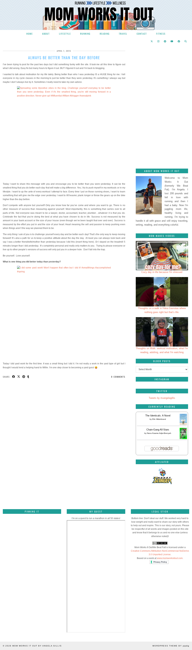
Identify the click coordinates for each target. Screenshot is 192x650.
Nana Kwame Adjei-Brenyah (159, 433)
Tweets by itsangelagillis (162, 398)
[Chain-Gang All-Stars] (183, 438)
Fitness (161, 33)
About (46, 33)
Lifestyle (65, 33)
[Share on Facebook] (13, 377)
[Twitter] (152, 41)
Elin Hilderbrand (159, 419)
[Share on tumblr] (28, 377)
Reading (105, 33)
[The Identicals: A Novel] (183, 425)
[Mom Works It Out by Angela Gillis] (96, 15)
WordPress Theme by (170, 646)
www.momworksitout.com (170, 558)
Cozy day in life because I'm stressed (161, 272)
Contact (142, 33)
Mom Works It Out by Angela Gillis (37, 646)
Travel (123, 33)
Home (29, 33)
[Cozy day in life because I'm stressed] (162, 255)
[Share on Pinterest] (23, 377)
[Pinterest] (165, 41)
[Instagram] (158, 41)
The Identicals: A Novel (157, 415)
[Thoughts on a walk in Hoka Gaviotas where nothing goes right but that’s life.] (162, 291)
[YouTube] (172, 41)
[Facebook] (179, 41)
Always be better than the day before (64, 57)
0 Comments (118, 376)
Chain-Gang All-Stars (157, 429)
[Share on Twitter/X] (18, 377)
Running (85, 33)
